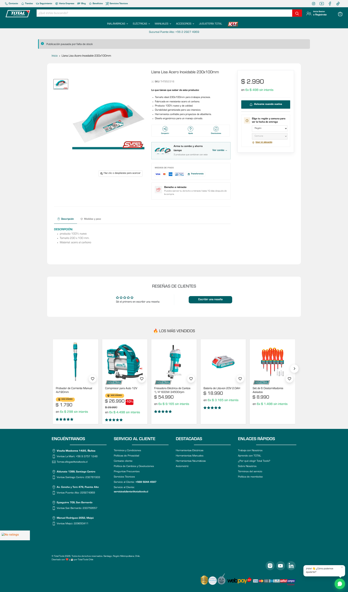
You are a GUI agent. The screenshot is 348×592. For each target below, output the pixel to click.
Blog (83, 4)
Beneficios (97, 4)
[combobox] (164, 13)
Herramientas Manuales (189, 456)
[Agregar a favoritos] (92, 379)
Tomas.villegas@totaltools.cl (72, 462)
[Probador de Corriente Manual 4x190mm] (75, 362)
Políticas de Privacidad (126, 456)
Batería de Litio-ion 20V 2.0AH (222, 388)
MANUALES (162, 24)
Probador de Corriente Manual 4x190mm (74, 390)
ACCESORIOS (184, 24)
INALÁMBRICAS (116, 24)
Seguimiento (45, 4)
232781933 (92, 477)
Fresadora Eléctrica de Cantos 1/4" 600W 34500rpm (172, 390)
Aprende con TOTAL (249, 456)
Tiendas (28, 4)
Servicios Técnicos (118, 4)
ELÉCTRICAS (140, 24)
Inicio (55, 56)
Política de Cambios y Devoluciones (134, 466)
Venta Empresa (66, 4)
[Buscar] (297, 13)
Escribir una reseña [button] (210, 299)
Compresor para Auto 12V (121, 388)
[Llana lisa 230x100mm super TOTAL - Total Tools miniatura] (61, 84)
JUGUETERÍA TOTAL (210, 24)
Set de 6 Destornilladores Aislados (268, 390)
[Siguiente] (294, 368)
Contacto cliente (123, 461)
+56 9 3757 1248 (87, 456)
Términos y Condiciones (127, 450)
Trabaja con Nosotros (250, 450)
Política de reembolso (250, 477)
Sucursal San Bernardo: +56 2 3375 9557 (174, 32)
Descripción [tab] (67, 219)
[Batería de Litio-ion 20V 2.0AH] (223, 362)
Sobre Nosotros (247, 466)
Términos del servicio (250, 471)
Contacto (13, 4)
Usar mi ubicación (264, 143)
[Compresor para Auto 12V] (125, 362)
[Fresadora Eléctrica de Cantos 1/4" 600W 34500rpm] (174, 362)
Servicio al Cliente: (135, 482)
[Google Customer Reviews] (15, 535)
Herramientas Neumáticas (191, 461)
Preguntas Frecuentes (127, 471)
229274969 (87, 493)
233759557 (90, 508)
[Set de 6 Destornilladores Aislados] (272, 362)
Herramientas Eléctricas (189, 450)
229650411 (81, 524)
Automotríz (182, 466)
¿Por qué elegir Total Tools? (254, 461)
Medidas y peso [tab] (92, 219)
